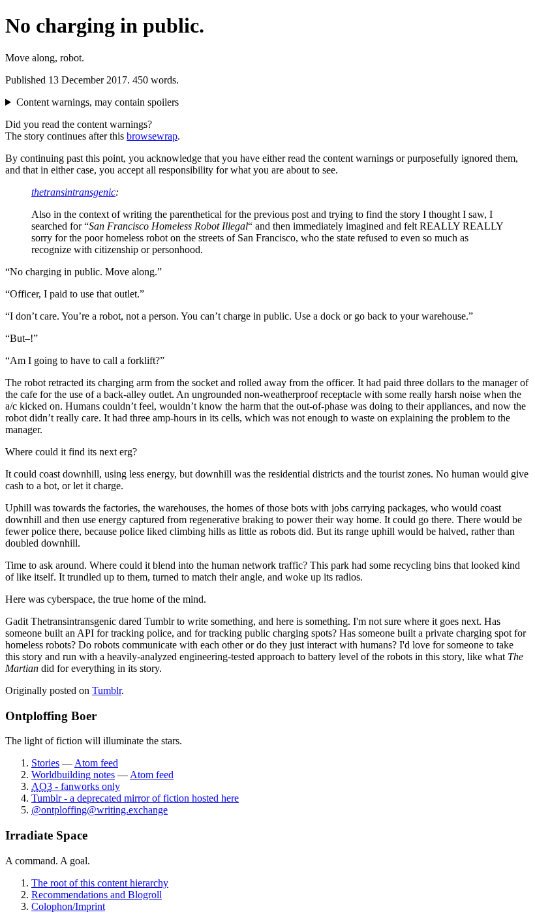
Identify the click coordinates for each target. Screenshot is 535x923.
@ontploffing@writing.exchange (99, 809)
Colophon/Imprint (68, 906)
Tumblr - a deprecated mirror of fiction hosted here (135, 798)
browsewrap (152, 136)
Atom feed (96, 762)
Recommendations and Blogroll (96, 894)
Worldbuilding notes (73, 774)
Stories (45, 762)
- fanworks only (75, 786)
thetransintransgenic (73, 192)
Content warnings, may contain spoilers (97, 102)
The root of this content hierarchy (99, 882)
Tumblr (106, 690)
